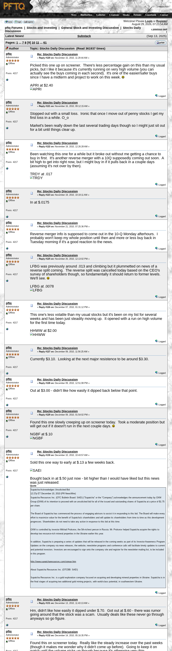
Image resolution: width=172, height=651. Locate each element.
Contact (164, 14)
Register (161, 21)
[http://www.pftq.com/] (7, 80)
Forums (137, 14)
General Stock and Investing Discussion (90, 27)
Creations (114, 14)
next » (165, 30)
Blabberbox (86, 14)
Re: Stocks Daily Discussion (57, 54)
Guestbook (150, 14)
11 (37, 42)
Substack (84, 36)
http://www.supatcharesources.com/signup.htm (53, 561)
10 (33, 42)
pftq (9, 54)
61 (45, 42)
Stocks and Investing (42, 27)
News (73, 14)
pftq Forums (14, 27)
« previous (156, 29)
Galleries (100, 14)
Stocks (126, 14)
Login (149, 21)
